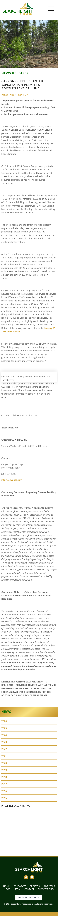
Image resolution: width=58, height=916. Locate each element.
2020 (4, 763)
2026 (4, 721)
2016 (4, 791)
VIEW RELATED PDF (14, 94)
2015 (4, 798)
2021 (4, 756)
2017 (4, 784)
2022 (4, 749)
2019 (4, 770)
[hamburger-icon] (51, 9)
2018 (4, 777)
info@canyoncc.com (11, 479)
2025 (4, 728)
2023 (4, 742)
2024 (4, 735)
